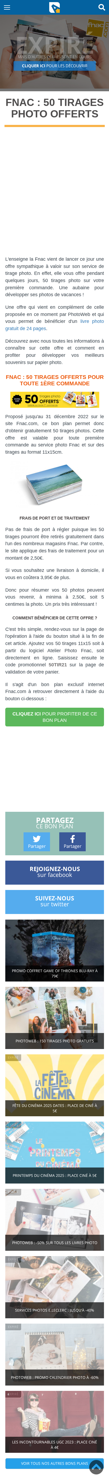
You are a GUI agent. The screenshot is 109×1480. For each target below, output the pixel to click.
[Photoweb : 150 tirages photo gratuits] (54, 1017)
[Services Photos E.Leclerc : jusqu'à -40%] (54, 1286)
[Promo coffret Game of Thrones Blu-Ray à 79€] (54, 950)
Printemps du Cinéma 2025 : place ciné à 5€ (55, 1175)
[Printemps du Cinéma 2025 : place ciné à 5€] (54, 1152)
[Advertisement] (54, 195)
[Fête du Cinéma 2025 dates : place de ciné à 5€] (54, 1084)
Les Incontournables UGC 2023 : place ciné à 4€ (54, 1444)
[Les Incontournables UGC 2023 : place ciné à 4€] (54, 1421)
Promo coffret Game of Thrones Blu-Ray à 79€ (55, 973)
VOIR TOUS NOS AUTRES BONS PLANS (54, 1463)
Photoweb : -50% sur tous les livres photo (54, 1242)
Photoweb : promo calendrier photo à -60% (55, 1377)
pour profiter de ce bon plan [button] (54, 717)
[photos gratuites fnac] (54, 400)
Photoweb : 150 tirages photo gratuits (55, 1040)
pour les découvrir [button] (54, 66)
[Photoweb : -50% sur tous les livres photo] (54, 1219)
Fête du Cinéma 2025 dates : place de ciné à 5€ (54, 1108)
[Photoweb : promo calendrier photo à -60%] (54, 1353)
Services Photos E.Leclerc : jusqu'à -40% (54, 1310)
